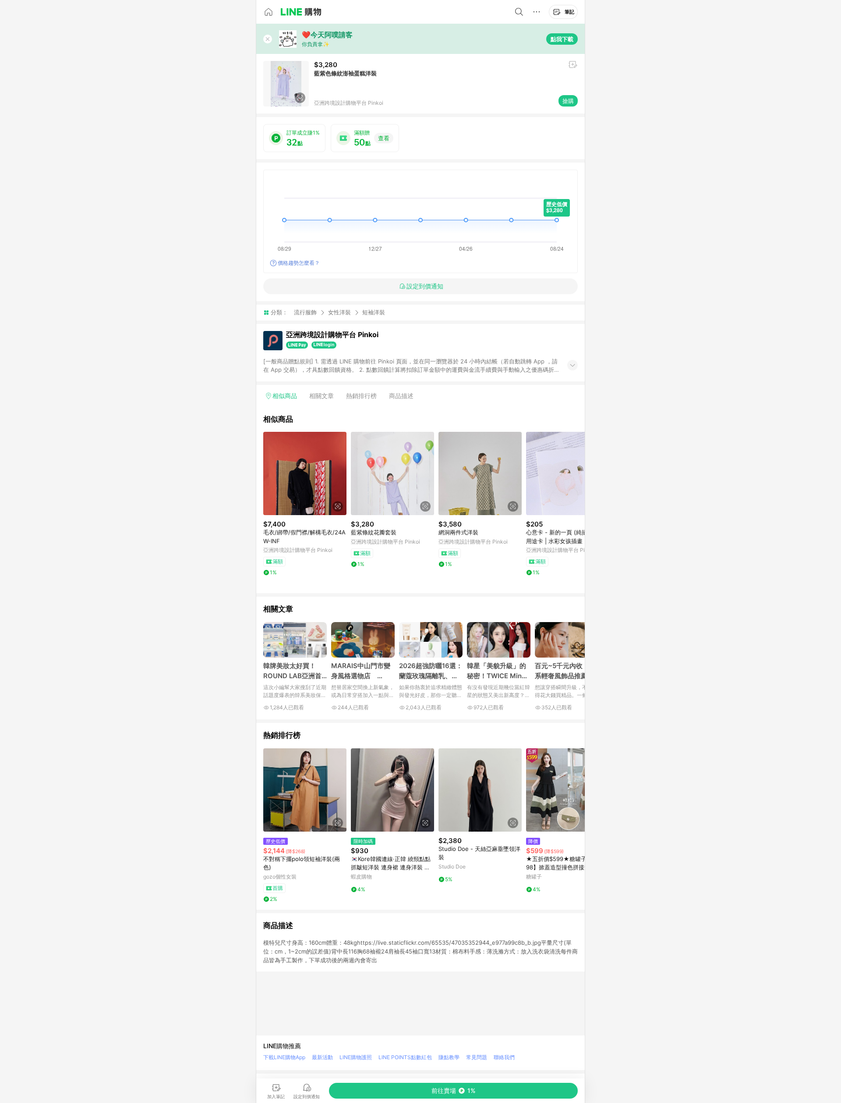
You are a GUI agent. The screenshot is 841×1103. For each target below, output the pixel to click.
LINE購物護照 (355, 1057)
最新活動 (322, 1057)
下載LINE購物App (284, 1057)
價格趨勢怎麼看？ (299, 263)
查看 (383, 138)
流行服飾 (305, 312)
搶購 (568, 100)
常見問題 (476, 1057)
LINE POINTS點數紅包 (405, 1057)
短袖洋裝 (373, 312)
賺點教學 (448, 1057)
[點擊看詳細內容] (304, 473)
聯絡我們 (504, 1057)
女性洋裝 (339, 312)
